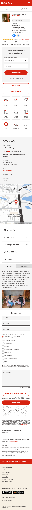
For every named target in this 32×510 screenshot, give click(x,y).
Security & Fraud (6, 472)
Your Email (6, 329)
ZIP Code (8, 66)
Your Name (6, 317)
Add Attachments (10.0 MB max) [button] (16, 393)
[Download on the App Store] (7, 492)
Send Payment (16, 91)
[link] (8, 3)
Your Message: (7, 372)
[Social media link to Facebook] (14, 35)
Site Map (4, 484)
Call (4, 151)
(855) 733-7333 (24, 424)
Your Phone (6, 323)
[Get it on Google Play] (18, 492)
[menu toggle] (29, 3)
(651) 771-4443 (7, 170)
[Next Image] (27, 299)
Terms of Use (5, 477)
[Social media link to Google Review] (18, 35)
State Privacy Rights (7, 481)
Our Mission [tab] (8, 266)
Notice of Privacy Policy (8, 479)
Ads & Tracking (5, 469)
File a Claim (16, 85)
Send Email (16, 402)
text (8, 151)
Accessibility (5, 474)
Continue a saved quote (16, 78)
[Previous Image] (5, 299)
